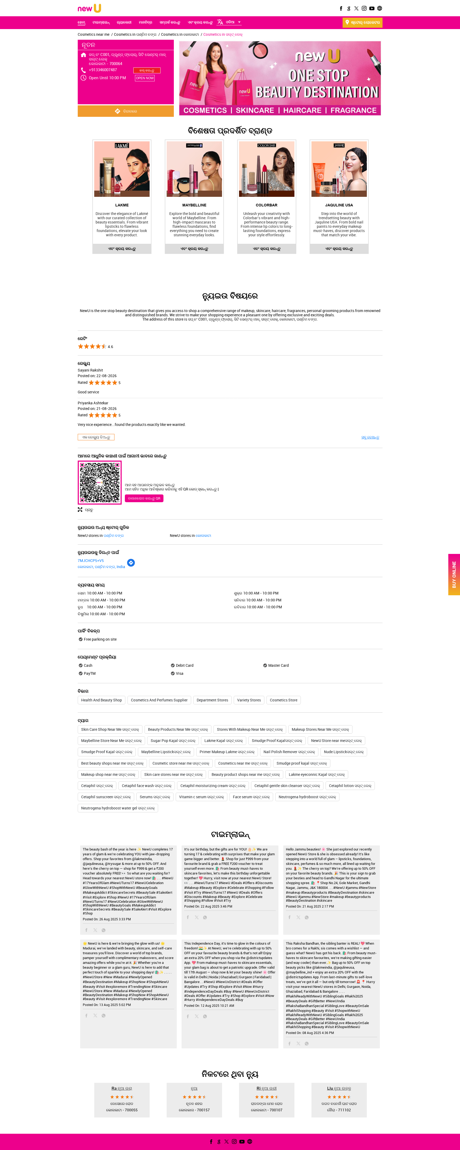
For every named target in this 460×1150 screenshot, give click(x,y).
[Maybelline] (194, 169)
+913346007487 (103, 69)
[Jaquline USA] (339, 169)
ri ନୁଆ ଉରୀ (267, 1088)
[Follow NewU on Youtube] (371, 8)
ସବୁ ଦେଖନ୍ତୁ (370, 437)
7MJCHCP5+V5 (91, 560)
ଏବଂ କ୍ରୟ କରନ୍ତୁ (122, 248)
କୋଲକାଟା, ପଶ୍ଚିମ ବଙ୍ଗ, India (101, 566)
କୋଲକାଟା (203, 535)
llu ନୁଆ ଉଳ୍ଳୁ (339, 1088)
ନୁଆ (194, 1088)
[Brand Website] (379, 8)
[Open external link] (454, 593)
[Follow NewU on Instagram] (363, 8)
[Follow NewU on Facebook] (340, 8)
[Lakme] (122, 169)
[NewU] (89, 9)
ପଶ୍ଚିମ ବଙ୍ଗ (114, 535)
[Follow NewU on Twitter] (355, 8)
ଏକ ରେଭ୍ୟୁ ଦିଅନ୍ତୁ (96, 437)
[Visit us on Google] (348, 8)
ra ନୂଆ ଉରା (122, 1088)
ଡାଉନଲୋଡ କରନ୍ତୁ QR (144, 498)
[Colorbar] (267, 169)
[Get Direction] (131, 565)
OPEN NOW (145, 78)
